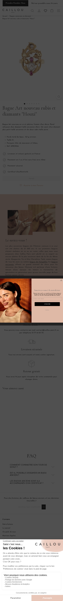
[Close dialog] (61, 280)
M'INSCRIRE (47, 304)
